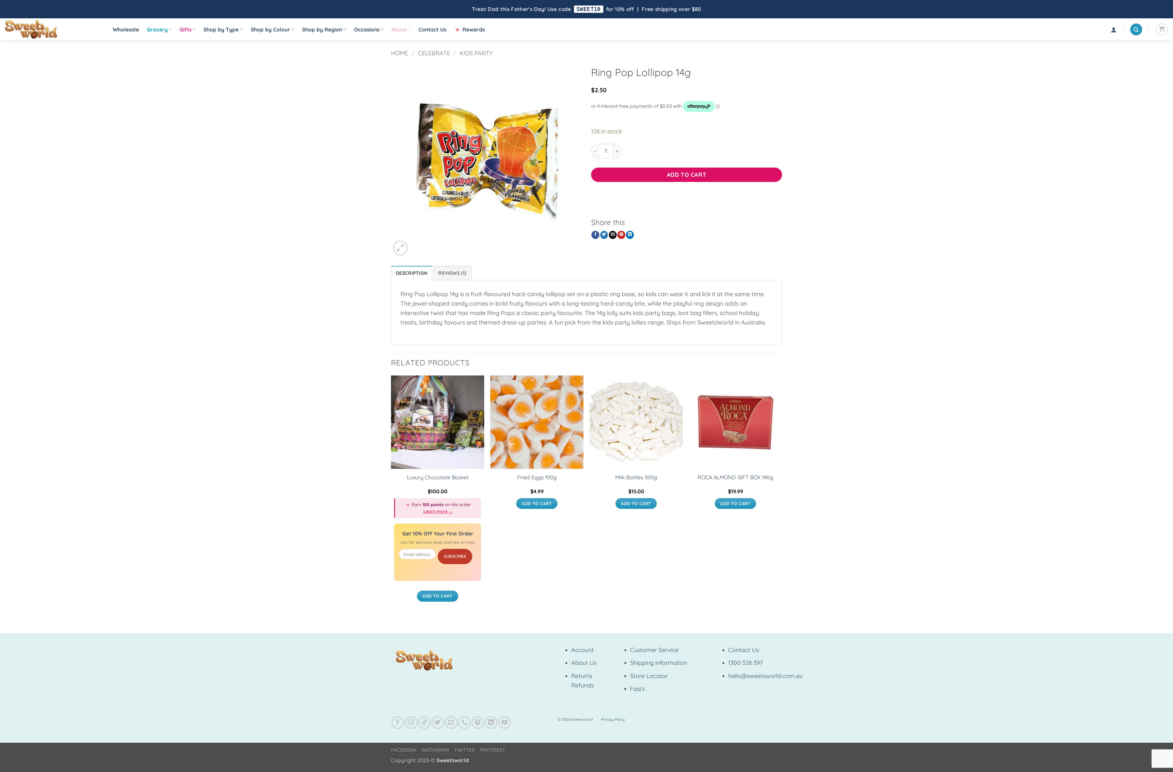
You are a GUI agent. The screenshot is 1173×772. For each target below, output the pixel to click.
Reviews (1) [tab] (452, 273)
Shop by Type (221, 29)
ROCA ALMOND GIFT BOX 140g (735, 477)
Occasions (366, 29)
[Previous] (391, 494)
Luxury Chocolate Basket (438, 477)
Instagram (435, 750)
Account (582, 650)
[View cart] (1162, 29)
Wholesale (126, 29)
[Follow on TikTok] (424, 722)
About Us (584, 662)
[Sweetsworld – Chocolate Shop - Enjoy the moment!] (52, 29)
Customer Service (654, 650)
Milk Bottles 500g (636, 477)
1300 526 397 (745, 662)
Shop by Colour (270, 29)
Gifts (186, 29)
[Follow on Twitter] (438, 722)
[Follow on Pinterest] (478, 722)
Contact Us (432, 29)
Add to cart (686, 174)
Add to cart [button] (437, 596)
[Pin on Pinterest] (621, 235)
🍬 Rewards (469, 29)
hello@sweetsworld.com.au (765, 676)
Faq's (637, 688)
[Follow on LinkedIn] (491, 722)
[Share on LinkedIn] (630, 235)
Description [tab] (411, 273)
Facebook (404, 750)
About (399, 29)
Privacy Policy (613, 719)
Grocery (157, 29)
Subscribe (455, 556)
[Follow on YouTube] (505, 722)
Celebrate (434, 53)
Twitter (464, 750)
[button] (1114, 29)
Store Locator (649, 676)
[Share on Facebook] (595, 235)
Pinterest (493, 750)
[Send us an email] (451, 722)
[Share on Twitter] (604, 235)
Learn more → (438, 511)
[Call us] (464, 722)
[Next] (781, 494)
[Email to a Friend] (613, 235)
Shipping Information (658, 662)
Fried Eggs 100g (537, 477)
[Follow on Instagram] (411, 722)
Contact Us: (744, 650)
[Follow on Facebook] (398, 722)
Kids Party (476, 53)
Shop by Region (322, 29)
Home (399, 53)
